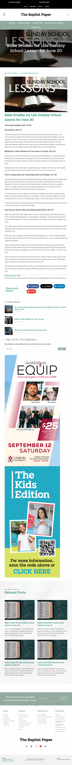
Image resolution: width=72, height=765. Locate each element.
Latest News (37, 23)
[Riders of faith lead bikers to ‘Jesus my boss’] (9, 320)
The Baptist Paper (44, 2)
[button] (67, 14)
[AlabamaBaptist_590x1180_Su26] (32, 410)
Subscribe (57, 715)
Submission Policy (42, 723)
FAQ (42, 760)
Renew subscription (60, 717)
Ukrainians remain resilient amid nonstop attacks (31, 330)
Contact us (6, 725)
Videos (20, 729)
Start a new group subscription (59, 725)
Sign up (61, 349)
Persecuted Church (23, 725)
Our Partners (6, 719)
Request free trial (59, 731)
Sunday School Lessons (54, 23)
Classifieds (36, 27)
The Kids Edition (23, 23)
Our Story (5, 715)
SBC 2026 (12, 23)
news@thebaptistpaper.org (63, 759)
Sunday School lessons (30, 73)
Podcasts (21, 727)
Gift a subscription (60, 719)
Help (38, 760)
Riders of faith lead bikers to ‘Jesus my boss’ (30, 319)
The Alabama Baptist (14, 2)
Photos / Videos (41, 719)
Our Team (5, 717)
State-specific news (24, 717)
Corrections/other (41, 721)
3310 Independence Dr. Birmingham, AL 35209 (7, 760)
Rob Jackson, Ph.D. (14, 276)
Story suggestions (41, 715)
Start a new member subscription (60, 721)
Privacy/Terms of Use (30, 760)
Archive (21, 719)
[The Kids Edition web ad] (32, 522)
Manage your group (60, 727)
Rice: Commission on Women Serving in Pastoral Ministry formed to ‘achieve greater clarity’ (40, 308)
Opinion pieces (22, 721)
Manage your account (60, 729)
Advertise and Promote (9, 721)
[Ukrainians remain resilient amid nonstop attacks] (9, 331)
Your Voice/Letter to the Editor (45, 717)
